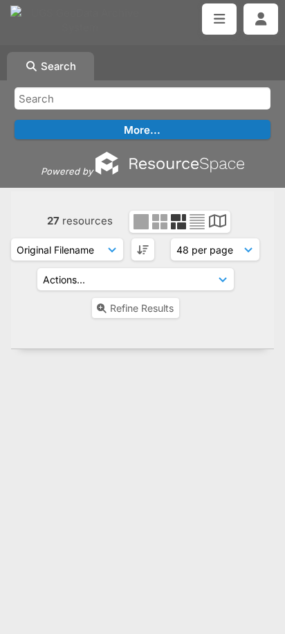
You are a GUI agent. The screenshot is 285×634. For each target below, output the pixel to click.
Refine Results (142, 308)
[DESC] (142, 249)
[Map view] (218, 222)
